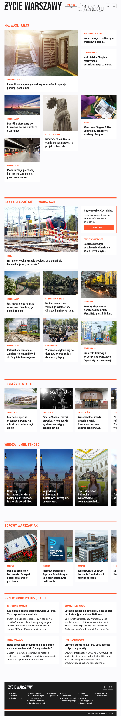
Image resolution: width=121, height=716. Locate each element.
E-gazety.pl (84, 696)
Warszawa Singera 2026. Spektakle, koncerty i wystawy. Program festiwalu (97, 131)
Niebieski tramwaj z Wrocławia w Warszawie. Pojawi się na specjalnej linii (98, 356)
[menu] (114, 6)
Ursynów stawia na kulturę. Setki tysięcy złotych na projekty (87, 646)
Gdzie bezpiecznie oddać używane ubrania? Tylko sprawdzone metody (31, 612)
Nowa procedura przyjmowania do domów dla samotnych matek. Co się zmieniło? (30, 646)
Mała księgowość (86, 701)
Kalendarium (102, 696)
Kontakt (14, 696)
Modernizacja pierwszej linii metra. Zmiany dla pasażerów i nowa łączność (20, 173)
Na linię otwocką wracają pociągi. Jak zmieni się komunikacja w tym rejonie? (34, 262)
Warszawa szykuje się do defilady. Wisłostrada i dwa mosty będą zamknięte (59, 353)
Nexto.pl (83, 698)
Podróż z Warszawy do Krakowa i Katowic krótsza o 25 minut (22, 127)
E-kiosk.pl (83, 693)
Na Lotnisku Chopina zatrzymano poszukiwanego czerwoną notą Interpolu (98, 61)
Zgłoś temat (99, 227)
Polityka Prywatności (34, 693)
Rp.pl (64, 693)
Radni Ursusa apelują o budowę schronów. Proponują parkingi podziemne (36, 86)
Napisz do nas (16, 698)
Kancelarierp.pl (86, 703)
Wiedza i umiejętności (22, 444)
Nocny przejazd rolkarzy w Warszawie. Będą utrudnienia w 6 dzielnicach (99, 40)
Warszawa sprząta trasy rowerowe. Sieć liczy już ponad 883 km (21, 307)
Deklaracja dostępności (35, 703)
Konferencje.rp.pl (69, 701)
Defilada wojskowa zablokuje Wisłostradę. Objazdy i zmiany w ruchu (59, 307)
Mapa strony (102, 693)
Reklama (52, 693)
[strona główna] (33, 6)
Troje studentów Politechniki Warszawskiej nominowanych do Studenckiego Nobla (89, 498)
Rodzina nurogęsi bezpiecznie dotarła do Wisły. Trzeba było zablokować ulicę (97, 247)
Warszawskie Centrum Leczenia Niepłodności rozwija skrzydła (91, 574)
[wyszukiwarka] (108, 6)
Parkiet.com (66, 696)
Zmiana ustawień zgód (35, 696)
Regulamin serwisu (33, 698)
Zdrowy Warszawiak (21, 525)
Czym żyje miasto (19, 384)
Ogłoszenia (53, 696)
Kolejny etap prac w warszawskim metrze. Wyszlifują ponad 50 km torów (97, 310)
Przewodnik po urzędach (25, 598)
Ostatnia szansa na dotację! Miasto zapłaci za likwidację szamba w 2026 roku (89, 612)
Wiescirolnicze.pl (69, 698)
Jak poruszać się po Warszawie (30, 202)
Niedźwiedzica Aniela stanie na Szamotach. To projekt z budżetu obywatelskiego (59, 142)
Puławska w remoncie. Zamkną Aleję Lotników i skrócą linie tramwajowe (21, 353)
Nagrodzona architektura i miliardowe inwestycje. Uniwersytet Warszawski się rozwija (56, 498)
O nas (13, 693)
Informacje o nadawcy (35, 701)
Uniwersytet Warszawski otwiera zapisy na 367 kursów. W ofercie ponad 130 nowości (19, 498)
